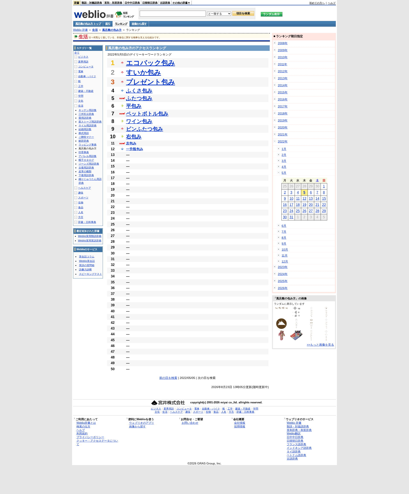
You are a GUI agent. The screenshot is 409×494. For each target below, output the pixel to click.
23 (285, 211)
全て (76, 52)
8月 (284, 237)
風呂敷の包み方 (112, 29)
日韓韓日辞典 (150, 2)
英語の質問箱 (86, 265)
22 (324, 205)
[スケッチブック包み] (326, 339)
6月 (284, 225)
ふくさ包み (139, 90)
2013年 (283, 78)
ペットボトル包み (147, 113)
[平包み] (326, 328)
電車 (80, 71)
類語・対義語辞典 (92, 2)
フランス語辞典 (296, 444)
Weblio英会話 (87, 261)
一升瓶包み (134, 149)
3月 (284, 161)
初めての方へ (317, 2)
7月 (284, 231)
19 (304, 205)
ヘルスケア (84, 187)
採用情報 (239, 426)
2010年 (283, 57)
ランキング (121, 23)
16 (285, 205)
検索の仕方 (83, 426)
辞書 (76, 2)
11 (298, 198)
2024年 (283, 274)
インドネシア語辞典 (299, 448)
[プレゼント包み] (326, 316)
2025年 (283, 281)
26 (304, 211)
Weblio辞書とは (86, 422)
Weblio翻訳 (294, 433)
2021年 (283, 134)
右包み (134, 136)
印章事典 (84, 152)
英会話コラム (86, 256)
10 (291, 198)
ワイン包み (139, 121)
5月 (284, 172)
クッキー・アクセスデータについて (97, 442)
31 (291, 217)
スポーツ (83, 197)
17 (291, 205)
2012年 (283, 71)
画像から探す (139, 23)
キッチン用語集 (87, 110)
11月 (285, 255)
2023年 (283, 267)
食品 (80, 207)
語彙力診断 (85, 269)
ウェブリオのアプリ (141, 422)
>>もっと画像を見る (320, 344)
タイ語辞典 (294, 451)
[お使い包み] (311, 316)
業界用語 (83, 61)
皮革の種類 (85, 171)
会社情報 (239, 422)
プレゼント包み (150, 82)
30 (285, 217)
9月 (284, 243)
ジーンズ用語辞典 (89, 163)
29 (324, 211)
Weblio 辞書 (80, 29)
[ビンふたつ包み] (311, 328)
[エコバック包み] (281, 328)
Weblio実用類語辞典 (89, 236)
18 (298, 205)
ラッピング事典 (87, 144)
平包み (134, 106)
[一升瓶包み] (311, 339)
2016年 (283, 99)
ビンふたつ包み (144, 129)
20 (311, 205)
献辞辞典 (84, 140)
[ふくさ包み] (296, 316)
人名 (80, 212)
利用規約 (82, 433)
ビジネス (83, 56)
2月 (284, 155)
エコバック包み (150, 63)
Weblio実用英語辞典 (89, 240)
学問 (80, 95)
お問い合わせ (190, 422)
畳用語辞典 (85, 117)
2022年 (283, 141)
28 (317, 211)
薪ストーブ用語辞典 (90, 121)
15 (324, 198)
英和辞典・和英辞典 (299, 430)
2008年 (283, 43)
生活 (95, 29)
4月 (284, 166)
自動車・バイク (87, 76)
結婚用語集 (85, 129)
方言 (80, 217)
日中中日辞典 (132, 2)
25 (298, 211)
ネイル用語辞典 (87, 125)
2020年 (283, 127)
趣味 (80, 192)
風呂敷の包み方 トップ (88, 23)
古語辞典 (165, 2)
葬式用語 (84, 133)
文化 (80, 100)
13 (311, 198)
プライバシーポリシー (90, 437)
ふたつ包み (139, 98)
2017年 (283, 106)
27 (311, 211)
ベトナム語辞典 (296, 455)
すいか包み (143, 72)
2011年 (282, 64)
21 (317, 205)
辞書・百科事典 (87, 222)
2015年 (283, 92)
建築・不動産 (86, 91)
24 (291, 211)
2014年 (283, 85)
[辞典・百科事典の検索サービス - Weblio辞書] (94, 17)
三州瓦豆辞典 (86, 114)
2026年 (283, 288)
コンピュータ (86, 66)
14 (317, 198)
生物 (80, 202)
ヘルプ (332, 2)
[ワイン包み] (296, 328)
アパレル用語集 (87, 156)
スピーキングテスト (90, 274)
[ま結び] (281, 308)
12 (304, 198)
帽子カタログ (86, 159)
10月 (285, 249)
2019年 (283, 120)
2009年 (283, 50)
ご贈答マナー (86, 137)
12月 (285, 261)
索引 (107, 23)
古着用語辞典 (86, 167)
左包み (131, 143)
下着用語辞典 (86, 175)
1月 (284, 149)
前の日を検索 (168, 378)
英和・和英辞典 (113, 2)
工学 (80, 86)
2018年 (283, 113)
